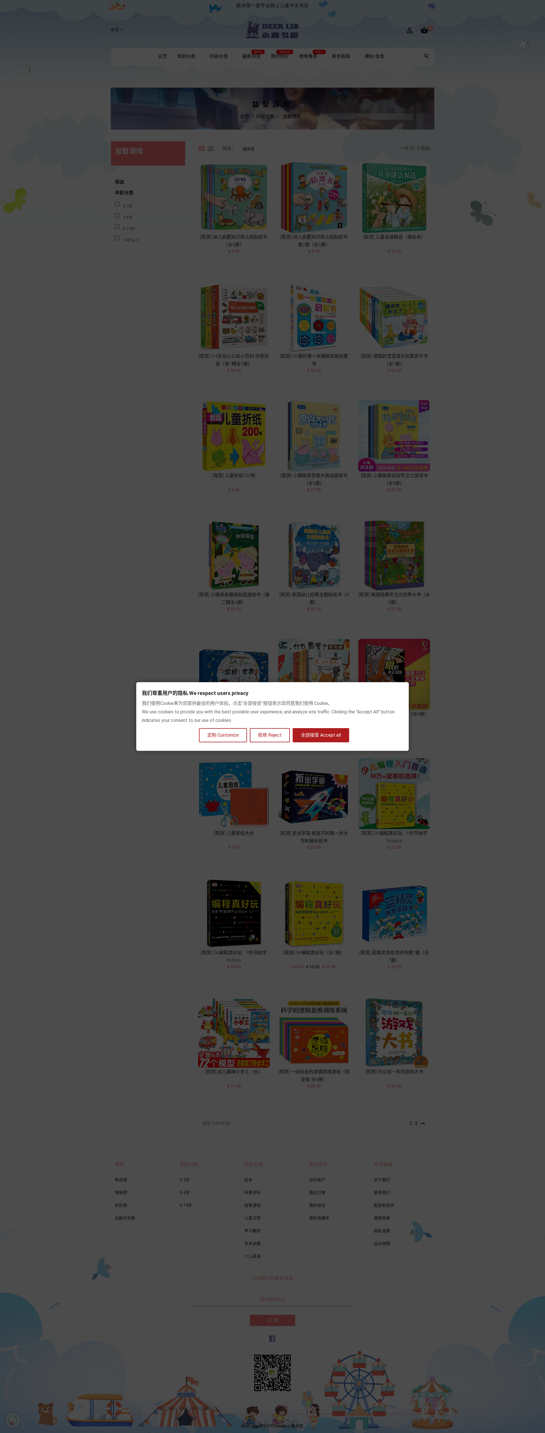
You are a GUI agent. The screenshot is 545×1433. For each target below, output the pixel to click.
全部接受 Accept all (321, 735)
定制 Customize (223, 735)
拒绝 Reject (270, 735)
